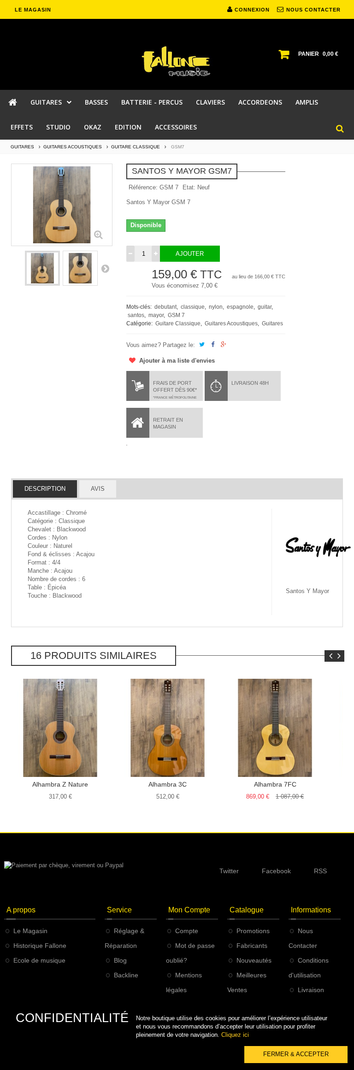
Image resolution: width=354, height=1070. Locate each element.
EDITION (128, 127)
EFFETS (22, 127)
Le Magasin (30, 931)
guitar (264, 307)
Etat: (189, 187)
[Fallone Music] (177, 61)
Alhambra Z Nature (60, 784)
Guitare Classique (178, 323)
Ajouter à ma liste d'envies (176, 360)
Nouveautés (253, 960)
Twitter (229, 871)
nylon (216, 307)
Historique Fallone (39, 945)
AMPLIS (306, 102)
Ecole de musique (39, 960)
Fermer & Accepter (296, 1054)
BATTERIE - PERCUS (152, 102)
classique (193, 307)
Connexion (251, 9)
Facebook (276, 871)
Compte (186, 931)
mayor (156, 315)
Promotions (253, 931)
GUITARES (46, 102)
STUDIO (58, 127)
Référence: (143, 187)
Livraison (311, 990)
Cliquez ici (235, 1034)
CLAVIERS (210, 102)
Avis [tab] (98, 488)
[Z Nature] (60, 728)
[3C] (167, 728)
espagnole (240, 307)
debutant (165, 307)
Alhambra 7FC (275, 784)
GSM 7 (176, 315)
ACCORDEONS (260, 102)
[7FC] (275, 728)
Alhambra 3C (167, 784)
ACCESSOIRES (176, 127)
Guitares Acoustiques (231, 323)
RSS (320, 871)
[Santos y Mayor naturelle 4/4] (42, 268)
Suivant (105, 268)
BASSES (96, 102)
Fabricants (251, 945)
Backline (126, 975)
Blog (120, 960)
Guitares (272, 323)
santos (136, 315)
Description (44, 488)
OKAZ (92, 127)
